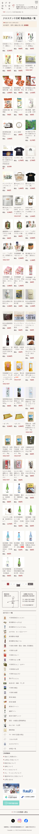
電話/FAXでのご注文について (14, 776)
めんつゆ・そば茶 (14, 725)
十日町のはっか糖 (14, 660)
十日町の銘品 (13, 688)
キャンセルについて (11, 769)
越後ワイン (12, 711)
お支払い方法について (12, 760)
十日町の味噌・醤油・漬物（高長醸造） (21, 646)
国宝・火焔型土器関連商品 (17, 720)
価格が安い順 (19, 25)
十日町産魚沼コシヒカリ (16, 617)
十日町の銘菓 (13, 692)
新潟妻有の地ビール (15, 641)
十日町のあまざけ (14, 674)
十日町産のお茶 (14, 669)
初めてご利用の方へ (11, 756)
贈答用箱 (12, 730)
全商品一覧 (12, 748)
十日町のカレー (14, 655)
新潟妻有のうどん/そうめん (17, 627)
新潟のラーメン (14, 706)
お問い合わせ (9, 779)
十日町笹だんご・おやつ (16, 664)
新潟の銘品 (12, 697)
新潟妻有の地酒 (14, 636)
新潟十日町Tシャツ (15, 716)
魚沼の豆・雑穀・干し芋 (16, 683)
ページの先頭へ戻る (20, 812)
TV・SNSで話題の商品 (16, 734)
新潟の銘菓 (12, 702)
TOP (4, 12)
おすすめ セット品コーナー (18, 632)
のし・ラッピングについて (13, 773)
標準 (12, 25)
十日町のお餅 (13, 650)
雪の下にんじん (14, 678)
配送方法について (10, 763)
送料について (9, 766)
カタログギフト (14, 744)
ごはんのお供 (13, 739)
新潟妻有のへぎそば (15, 622)
